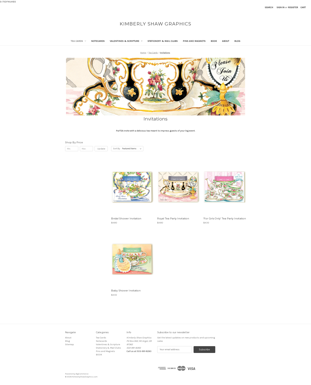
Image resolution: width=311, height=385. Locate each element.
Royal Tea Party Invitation (173, 218)
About (225, 41)
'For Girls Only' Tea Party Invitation (224, 218)
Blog (237, 41)
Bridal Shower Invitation (126, 218)
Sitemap (69, 344)
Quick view (132, 184)
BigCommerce (82, 374)
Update (101, 148)
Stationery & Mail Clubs (163, 41)
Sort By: (116, 148)
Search (269, 7)
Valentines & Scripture (124, 41)
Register (293, 7)
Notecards (98, 41)
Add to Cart (132, 190)
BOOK (214, 41)
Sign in (280, 7)
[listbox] (132, 148)
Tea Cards (77, 41)
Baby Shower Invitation (126, 290)
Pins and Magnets (194, 41)
